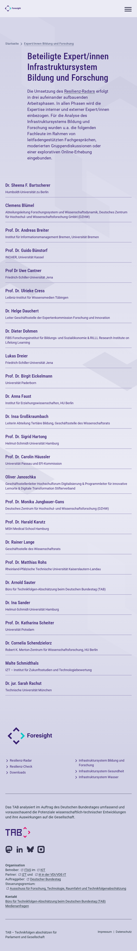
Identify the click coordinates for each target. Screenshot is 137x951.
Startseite (12, 43)
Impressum (105, 932)
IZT (24, 874)
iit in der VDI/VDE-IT (52, 874)
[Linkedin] (19, 848)
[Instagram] (41, 848)
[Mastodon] (8, 848)
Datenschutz (124, 932)
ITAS (27, 870)
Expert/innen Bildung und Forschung (49, 43)
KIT (42, 870)
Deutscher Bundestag (45, 879)
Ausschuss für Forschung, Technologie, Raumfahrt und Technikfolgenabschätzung (68, 888)
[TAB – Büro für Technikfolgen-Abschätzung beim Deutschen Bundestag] (17, 832)
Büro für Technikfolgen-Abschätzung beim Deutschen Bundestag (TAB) (55, 901)
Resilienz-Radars (79, 91)
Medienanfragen (17, 906)
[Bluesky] (30, 848)
